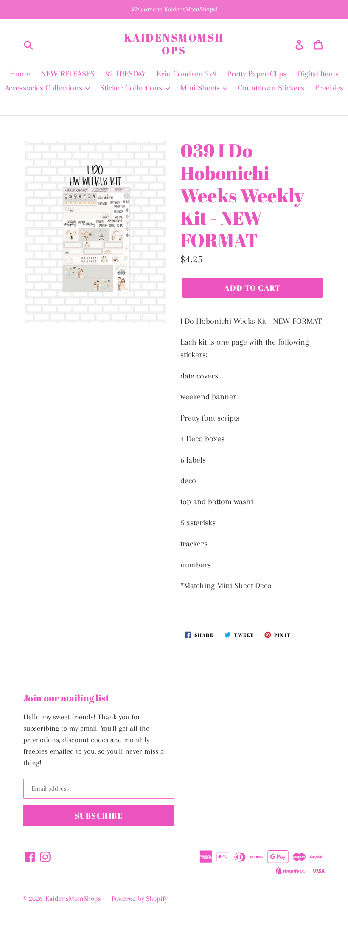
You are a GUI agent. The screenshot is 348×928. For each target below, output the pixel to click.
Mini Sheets (201, 88)
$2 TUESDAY (125, 74)
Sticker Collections (132, 88)
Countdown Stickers (271, 88)
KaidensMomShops (174, 44)
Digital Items (318, 74)
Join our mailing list (66, 698)
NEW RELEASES (68, 74)
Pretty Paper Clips (256, 74)
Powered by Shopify (140, 898)
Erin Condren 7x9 (186, 74)
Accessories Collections (44, 88)
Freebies (329, 88)
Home (20, 74)
